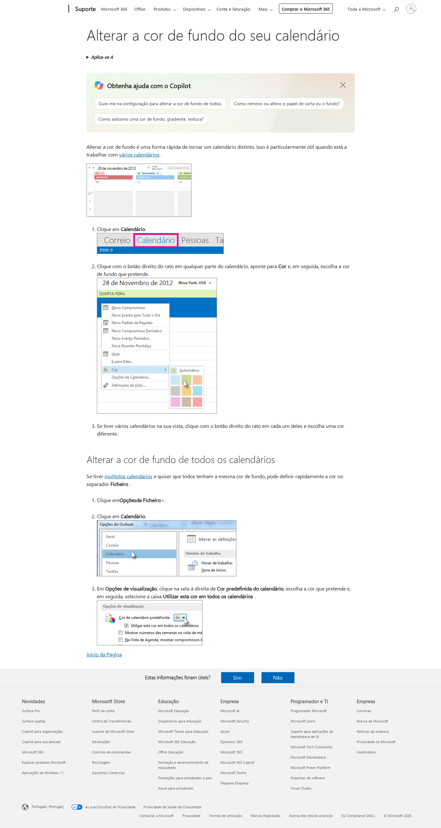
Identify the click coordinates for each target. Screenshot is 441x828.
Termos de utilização (225, 815)
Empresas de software (308, 777)
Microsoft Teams (234, 772)
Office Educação (170, 752)
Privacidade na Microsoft (376, 741)
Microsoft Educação (173, 710)
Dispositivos (194, 9)
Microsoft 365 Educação (177, 741)
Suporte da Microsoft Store (113, 731)
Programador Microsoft (309, 710)
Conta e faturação (233, 9)
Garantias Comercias (108, 772)
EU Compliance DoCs (358, 815)
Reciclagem (101, 762)
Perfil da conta (103, 710)
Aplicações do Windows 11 (43, 772)
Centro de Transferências (111, 721)
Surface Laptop (33, 721)
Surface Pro (31, 710)
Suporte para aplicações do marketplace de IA (312, 734)
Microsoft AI (230, 710)
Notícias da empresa (373, 731)
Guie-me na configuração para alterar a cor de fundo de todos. (160, 103)
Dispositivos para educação (179, 721)
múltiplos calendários (128, 476)
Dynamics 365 (231, 741)
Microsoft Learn (303, 721)
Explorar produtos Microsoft (44, 762)
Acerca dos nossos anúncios (311, 815)
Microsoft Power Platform (310, 767)
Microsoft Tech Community (312, 746)
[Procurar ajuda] (396, 8)
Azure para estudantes (176, 788)
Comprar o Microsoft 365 (306, 9)
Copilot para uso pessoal (41, 741)
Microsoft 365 (114, 9)
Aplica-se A (102, 57)
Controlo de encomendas (111, 752)
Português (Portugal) (48, 806)
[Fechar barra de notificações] (343, 85)
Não (277, 677)
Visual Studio (301, 788)
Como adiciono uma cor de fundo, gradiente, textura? (151, 119)
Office (139, 9)
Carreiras (364, 710)
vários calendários (139, 154)
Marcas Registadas (266, 815)
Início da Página (104, 654)
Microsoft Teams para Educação (183, 731)
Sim (237, 677)
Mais (263, 9)
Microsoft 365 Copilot (237, 762)
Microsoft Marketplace (308, 757)
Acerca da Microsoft (372, 721)
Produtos (162, 9)
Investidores (366, 752)
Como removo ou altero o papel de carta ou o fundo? (287, 103)
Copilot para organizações (42, 731)
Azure (225, 731)
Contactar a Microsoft (156, 815)
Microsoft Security (235, 721)
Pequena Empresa (235, 783)
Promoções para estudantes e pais (185, 777)
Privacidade (191, 815)
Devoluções (101, 741)
